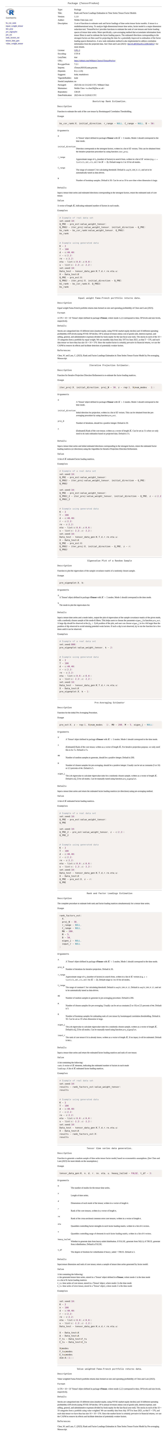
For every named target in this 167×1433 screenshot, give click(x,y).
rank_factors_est (12, 38)
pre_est (9, 35)
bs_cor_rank (11, 23)
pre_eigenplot (11, 32)
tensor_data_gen (12, 41)
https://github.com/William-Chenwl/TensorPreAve (94, 61)
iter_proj (9, 29)
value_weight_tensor (14, 43)
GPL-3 (77, 50)
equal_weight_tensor (14, 26)
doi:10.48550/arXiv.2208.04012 (141, 44)
